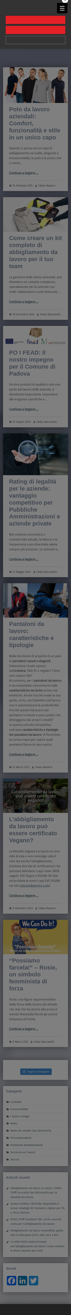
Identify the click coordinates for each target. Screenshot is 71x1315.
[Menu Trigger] (62, 8)
